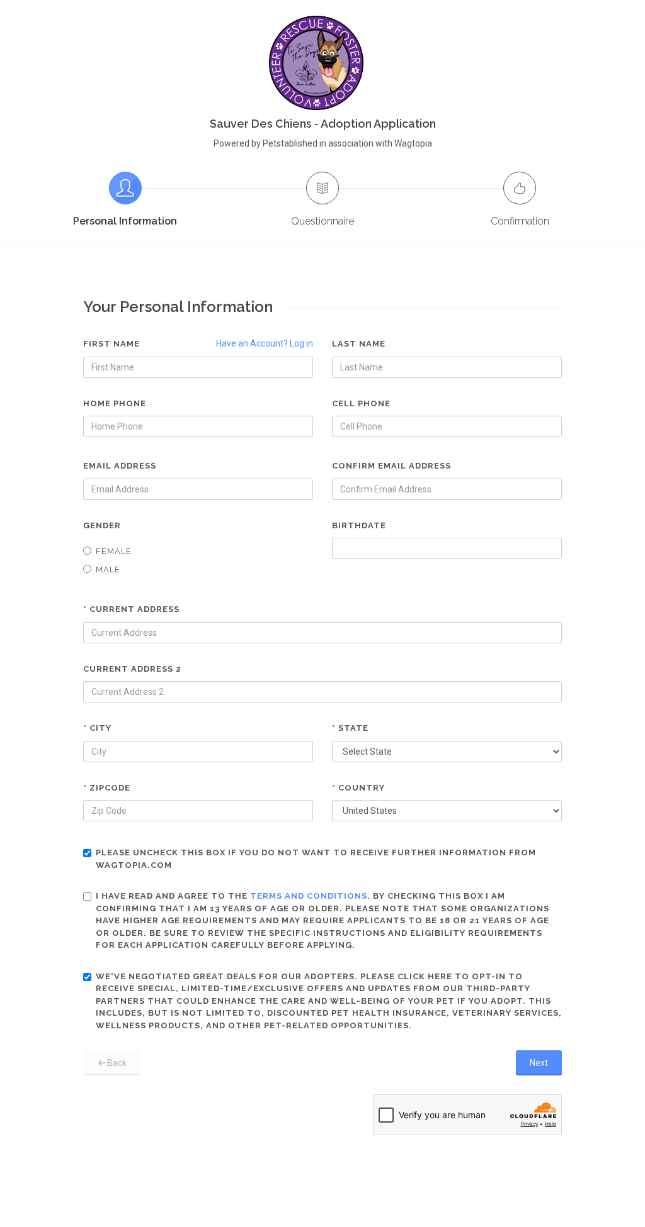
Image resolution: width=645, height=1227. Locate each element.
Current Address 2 (132, 669)
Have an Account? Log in (264, 343)
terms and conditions (308, 896)
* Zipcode (106, 787)
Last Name (358, 343)
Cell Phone (361, 403)
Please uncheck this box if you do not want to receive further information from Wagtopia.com (316, 859)
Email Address (119, 465)
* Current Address (131, 609)
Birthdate (359, 525)
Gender (102, 525)
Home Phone (114, 403)
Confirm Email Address (391, 465)
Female (114, 551)
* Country (358, 787)
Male (108, 569)
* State (350, 728)
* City (97, 728)
